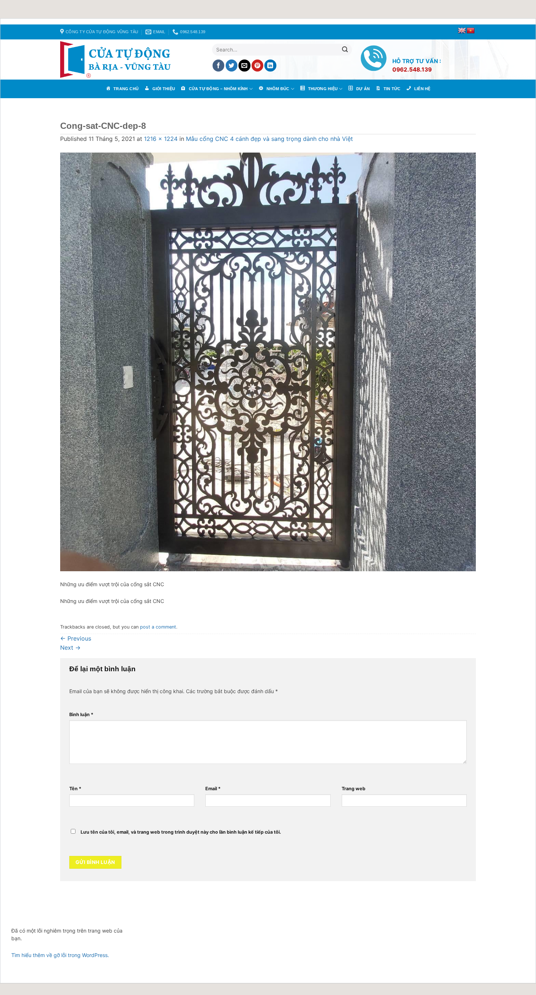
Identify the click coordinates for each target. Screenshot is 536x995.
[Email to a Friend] (244, 65)
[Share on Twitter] (232, 65)
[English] (462, 30)
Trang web (353, 788)
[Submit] (345, 50)
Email (213, 788)
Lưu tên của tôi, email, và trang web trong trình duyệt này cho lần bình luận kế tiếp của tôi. (181, 832)
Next (70, 647)
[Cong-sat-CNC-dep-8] (268, 361)
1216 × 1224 (161, 138)
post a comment (158, 627)
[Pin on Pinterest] (258, 65)
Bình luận (81, 714)
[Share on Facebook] (219, 65)
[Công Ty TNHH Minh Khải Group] (118, 59)
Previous (75, 638)
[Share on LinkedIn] (270, 65)
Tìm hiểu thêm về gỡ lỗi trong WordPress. (60, 955)
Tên (75, 788)
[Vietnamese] (471, 30)
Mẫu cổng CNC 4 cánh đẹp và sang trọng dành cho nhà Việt (269, 138)
